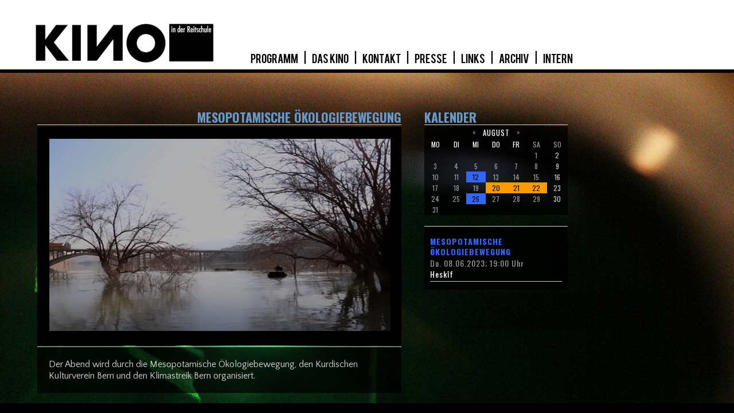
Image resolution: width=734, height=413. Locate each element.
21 (516, 188)
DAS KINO (331, 59)
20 (496, 188)
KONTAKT (382, 59)
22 (536, 188)
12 (476, 177)
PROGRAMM (275, 59)
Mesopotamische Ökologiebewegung (470, 246)
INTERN (558, 59)
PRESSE (431, 59)
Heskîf (442, 274)
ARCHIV (515, 59)
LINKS (474, 59)
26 (475, 199)
